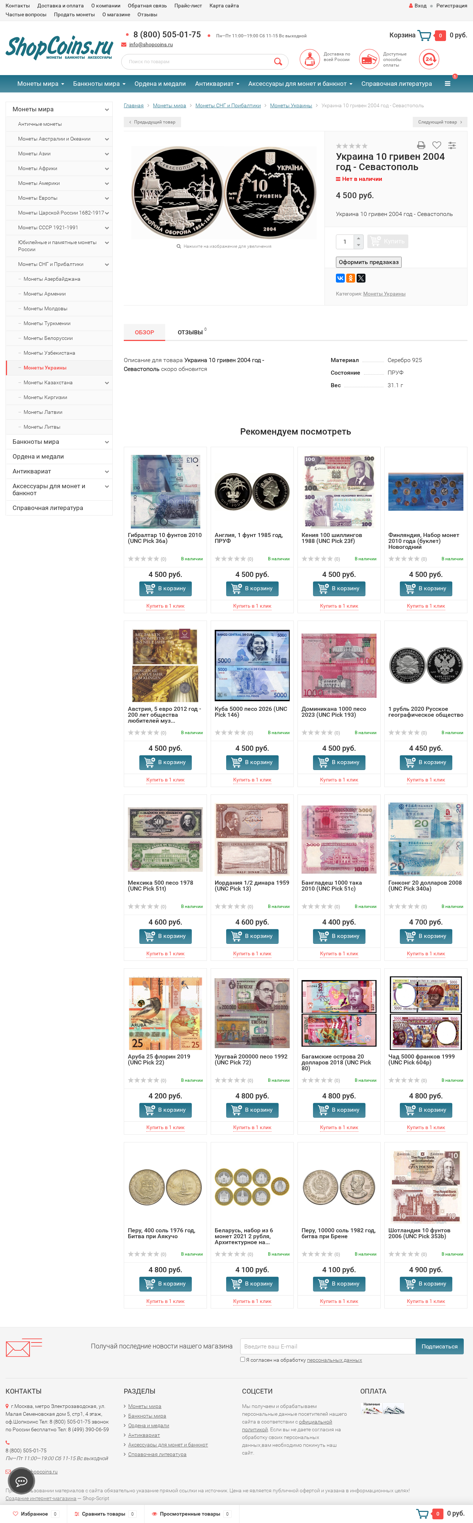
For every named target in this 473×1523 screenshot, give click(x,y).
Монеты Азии (34, 153)
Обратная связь (147, 6)
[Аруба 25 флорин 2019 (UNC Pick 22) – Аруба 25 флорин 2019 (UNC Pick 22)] (165, 1012)
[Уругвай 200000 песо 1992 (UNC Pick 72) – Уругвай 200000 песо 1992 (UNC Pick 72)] (252, 1012)
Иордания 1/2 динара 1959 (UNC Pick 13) (252, 885)
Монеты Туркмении (47, 323)
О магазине (116, 14)
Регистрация (451, 6)
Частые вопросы (26, 14)
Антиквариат (214, 83)
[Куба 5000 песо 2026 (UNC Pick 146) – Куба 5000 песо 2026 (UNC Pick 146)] (252, 665)
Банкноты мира (96, 83)
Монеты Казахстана (48, 382)
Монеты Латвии (43, 412)
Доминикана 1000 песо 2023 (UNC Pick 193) (334, 711)
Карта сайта (224, 6)
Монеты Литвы (42, 427)
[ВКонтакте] (340, 278)
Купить (394, 241)
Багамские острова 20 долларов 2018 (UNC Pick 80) (336, 1062)
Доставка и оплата (60, 6)
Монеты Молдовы (46, 308)
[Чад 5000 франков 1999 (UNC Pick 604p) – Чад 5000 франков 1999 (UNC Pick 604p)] (426, 1012)
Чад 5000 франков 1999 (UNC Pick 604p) (421, 1059)
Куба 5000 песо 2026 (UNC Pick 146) (251, 711)
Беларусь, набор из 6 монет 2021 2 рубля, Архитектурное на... (244, 1236)
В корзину (172, 588)
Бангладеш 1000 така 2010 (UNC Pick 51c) (332, 885)
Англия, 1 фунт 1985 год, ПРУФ (249, 537)
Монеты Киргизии (45, 397)
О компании (105, 6)
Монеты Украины (45, 368)
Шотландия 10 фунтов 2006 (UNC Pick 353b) (419, 1233)
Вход (420, 6)
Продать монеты (74, 14)
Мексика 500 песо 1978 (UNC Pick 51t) (160, 885)
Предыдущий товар (154, 122)
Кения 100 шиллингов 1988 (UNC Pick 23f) (332, 537)
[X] (361, 278)
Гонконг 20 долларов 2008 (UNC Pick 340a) (425, 885)
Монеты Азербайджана (52, 279)
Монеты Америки (39, 183)
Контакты (18, 6)
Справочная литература (396, 83)
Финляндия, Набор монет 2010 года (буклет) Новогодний (423, 540)
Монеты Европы (38, 198)
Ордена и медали (160, 83)
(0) (163, 559)
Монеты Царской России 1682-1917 (61, 213)
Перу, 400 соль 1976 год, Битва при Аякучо (161, 1233)
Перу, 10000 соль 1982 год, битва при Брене (339, 1233)
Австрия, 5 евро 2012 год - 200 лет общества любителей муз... (164, 714)
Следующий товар (438, 122)
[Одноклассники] (350, 278)
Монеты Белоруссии (48, 338)
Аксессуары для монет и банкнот (297, 83)
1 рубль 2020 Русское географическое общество (425, 711)
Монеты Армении (45, 294)
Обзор (144, 332)
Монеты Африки (37, 168)
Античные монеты (40, 124)
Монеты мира (37, 83)
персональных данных (334, 1360)
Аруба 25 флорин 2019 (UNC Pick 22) (159, 1059)
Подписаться (440, 1346)
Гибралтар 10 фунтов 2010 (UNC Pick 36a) (165, 537)
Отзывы (147, 14)
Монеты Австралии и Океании (54, 139)
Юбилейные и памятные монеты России (57, 245)
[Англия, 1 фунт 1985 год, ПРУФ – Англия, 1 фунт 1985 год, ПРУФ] (252, 491)
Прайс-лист (188, 6)
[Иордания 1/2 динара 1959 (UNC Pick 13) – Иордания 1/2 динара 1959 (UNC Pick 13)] (252, 838)
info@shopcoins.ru (151, 44)
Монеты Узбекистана (49, 353)
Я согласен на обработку (303, 1360)
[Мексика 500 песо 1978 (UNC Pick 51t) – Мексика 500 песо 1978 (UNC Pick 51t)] (165, 838)
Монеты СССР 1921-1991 (48, 227)
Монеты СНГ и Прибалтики (51, 264)
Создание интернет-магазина (41, 1498)
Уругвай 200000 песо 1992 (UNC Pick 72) (251, 1059)
